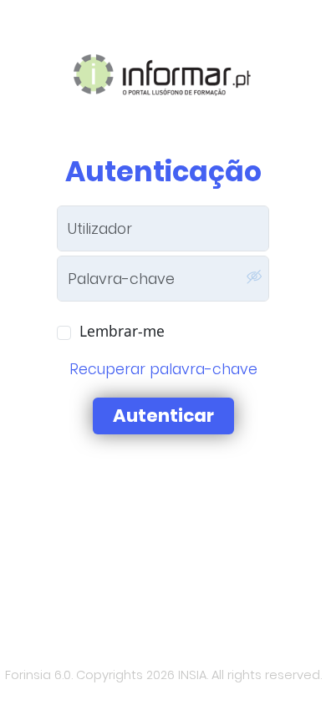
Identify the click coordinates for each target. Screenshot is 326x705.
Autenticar (163, 415)
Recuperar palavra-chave (163, 369)
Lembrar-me (122, 331)
